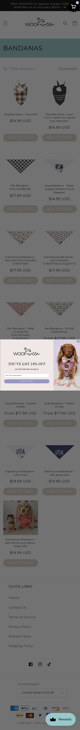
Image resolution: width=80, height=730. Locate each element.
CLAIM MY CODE (26, 381)
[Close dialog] (78, 341)
